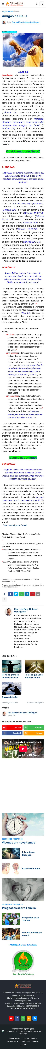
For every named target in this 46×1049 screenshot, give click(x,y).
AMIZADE (12, 32)
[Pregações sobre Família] (23, 889)
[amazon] (29, 1018)
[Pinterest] (32, 594)
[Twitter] (16, 594)
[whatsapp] (23, 1018)
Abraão (17, 11)
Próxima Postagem (35, 703)
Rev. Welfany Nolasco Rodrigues (26, 610)
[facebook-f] (17, 1018)
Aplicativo (25, 1041)
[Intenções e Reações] (11, 853)
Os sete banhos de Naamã (32, 934)
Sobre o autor (14, 1038)
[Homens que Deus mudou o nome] (34, 666)
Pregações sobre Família (19, 908)
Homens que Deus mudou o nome (34, 676)
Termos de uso (13, 1041)
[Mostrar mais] (4, 599)
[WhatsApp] (21, 594)
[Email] (38, 594)
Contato (23, 1044)
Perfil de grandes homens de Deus (10, 676)
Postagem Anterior (10, 703)
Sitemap (35, 1041)
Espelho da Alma (31, 868)
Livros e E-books (30, 1038)
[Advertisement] (23, 786)
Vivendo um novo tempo (18, 842)
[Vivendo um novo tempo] (23, 824)
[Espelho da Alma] (11, 868)
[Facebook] (10, 594)
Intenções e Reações (28, 853)
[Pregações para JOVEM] (11, 919)
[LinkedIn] (27, 594)
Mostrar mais (12, 715)
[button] (3, 3)
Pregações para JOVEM (30, 919)
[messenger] (34, 1018)
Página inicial (7, 11)
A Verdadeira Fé (10, 697)
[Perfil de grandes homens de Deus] (11, 666)
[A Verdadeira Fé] (11, 688)
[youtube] (11, 1018)
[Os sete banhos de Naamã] (11, 934)
